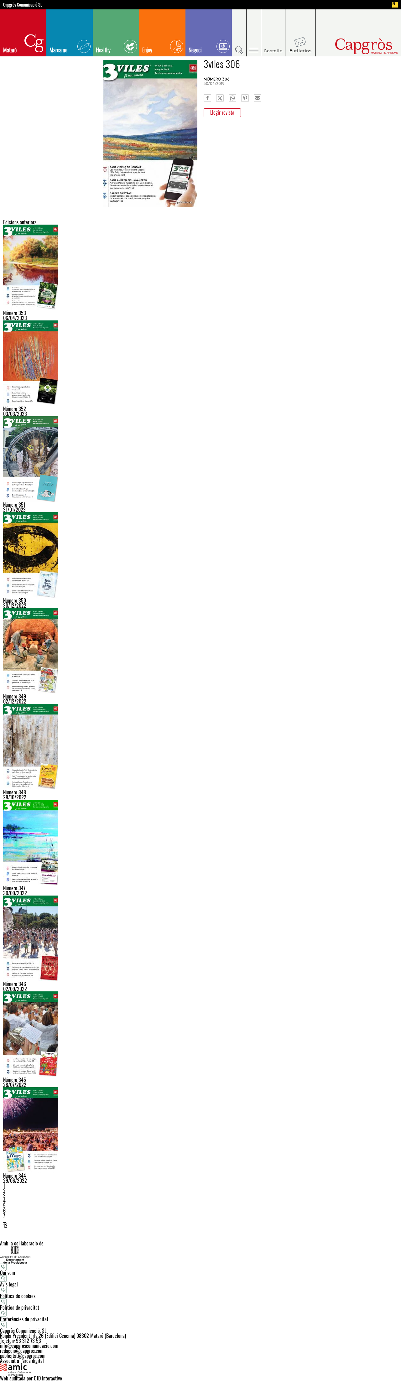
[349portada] (200, 651)
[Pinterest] (245, 98)
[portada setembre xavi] (200, 938)
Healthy (103, 50)
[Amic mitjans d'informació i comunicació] (200, 1369)
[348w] (200, 747)
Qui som (7, 1272)
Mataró (10, 50)
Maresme (58, 50)
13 (5, 1225)
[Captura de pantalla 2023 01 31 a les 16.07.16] (200, 459)
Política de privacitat (19, 1307)
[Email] (257, 98)
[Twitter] (220, 98)
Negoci (195, 50)
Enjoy (147, 50)
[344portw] (200, 1130)
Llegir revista (222, 112)
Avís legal (9, 1284)
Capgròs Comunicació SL (22, 5)
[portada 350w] (200, 555)
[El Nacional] (395, 5)
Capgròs (353, 46)
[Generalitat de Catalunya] (200, 1255)
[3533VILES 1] (200, 267)
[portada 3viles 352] (200, 363)
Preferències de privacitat (24, 1319)
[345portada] (200, 1034)
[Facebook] (207, 98)
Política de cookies (17, 1296)
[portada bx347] (200, 843)
